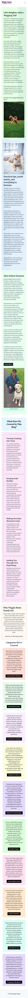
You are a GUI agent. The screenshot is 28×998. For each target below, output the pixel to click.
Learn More (8, 364)
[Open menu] (25, 3)
